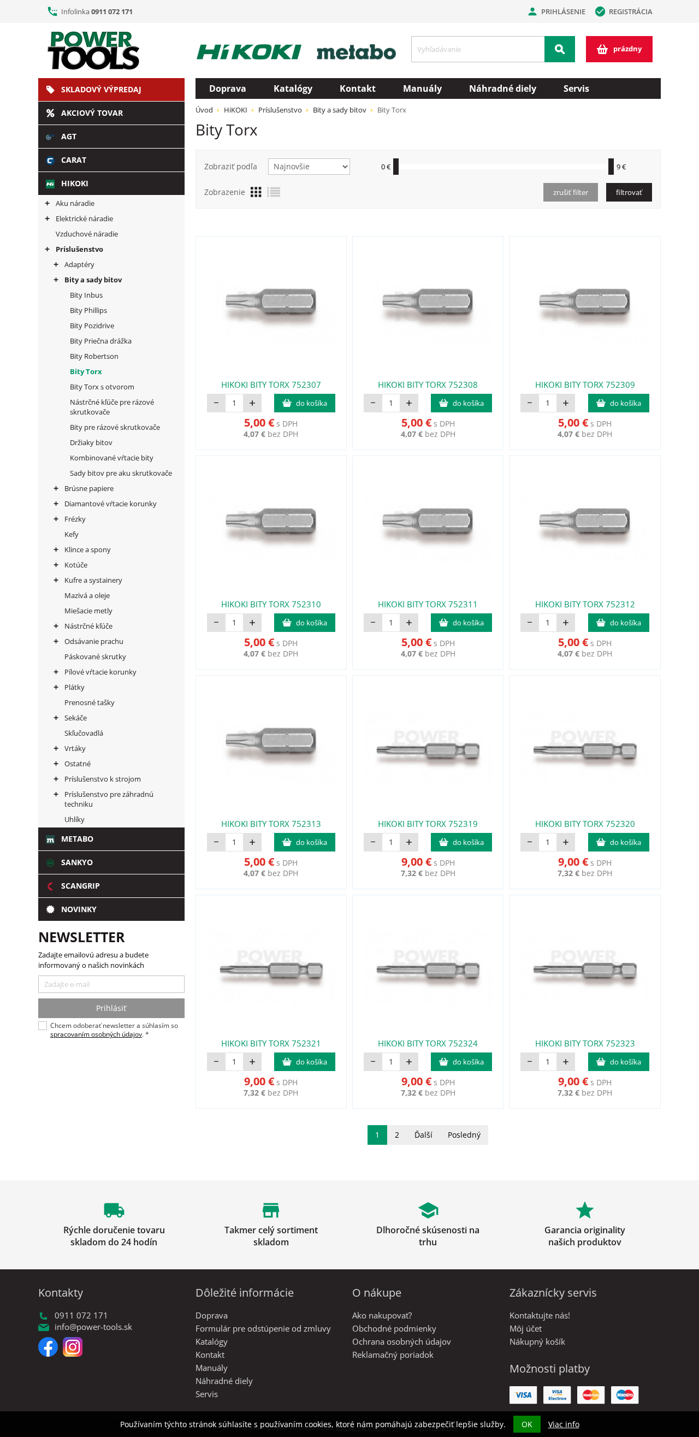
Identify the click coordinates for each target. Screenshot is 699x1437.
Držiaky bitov (91, 442)
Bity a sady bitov (93, 280)
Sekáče (75, 718)
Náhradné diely (502, 88)
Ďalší (423, 1135)
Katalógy (293, 88)
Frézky (75, 519)
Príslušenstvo (79, 249)
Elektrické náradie (84, 218)
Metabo (77, 838)
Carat (73, 160)
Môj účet (526, 1328)
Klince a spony (87, 549)
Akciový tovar (92, 113)
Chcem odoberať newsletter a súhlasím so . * (114, 1030)
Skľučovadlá (83, 733)
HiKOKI (74, 183)
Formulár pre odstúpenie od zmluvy (263, 1328)
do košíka (311, 403)
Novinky (79, 909)
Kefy (71, 534)
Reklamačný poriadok (393, 1354)
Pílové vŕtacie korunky (100, 672)
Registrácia (623, 11)
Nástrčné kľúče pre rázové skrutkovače (112, 407)
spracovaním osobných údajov (96, 1034)
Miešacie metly (88, 611)
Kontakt (358, 88)
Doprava (227, 88)
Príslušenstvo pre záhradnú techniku (108, 799)
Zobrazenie (224, 192)
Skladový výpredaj (101, 89)
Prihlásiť (111, 1008)
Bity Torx (86, 371)
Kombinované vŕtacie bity (111, 458)
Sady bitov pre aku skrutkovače (121, 473)
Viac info (563, 1424)
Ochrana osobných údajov (401, 1341)
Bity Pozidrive (92, 325)
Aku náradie (75, 203)
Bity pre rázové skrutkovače (115, 427)
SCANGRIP (80, 885)
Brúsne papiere (89, 488)
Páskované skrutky (95, 656)
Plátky (74, 687)
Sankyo (77, 862)
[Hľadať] (559, 49)
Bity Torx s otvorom (102, 387)
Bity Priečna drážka (101, 341)
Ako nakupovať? (382, 1315)
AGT (68, 136)
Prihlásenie (555, 11)
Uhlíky (74, 819)
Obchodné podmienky (394, 1328)
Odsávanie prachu (93, 641)
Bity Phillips (88, 310)
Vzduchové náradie (87, 234)
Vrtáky (75, 748)
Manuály (422, 88)
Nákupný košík (537, 1341)
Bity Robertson (94, 356)
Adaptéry (79, 264)
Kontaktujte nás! (540, 1315)
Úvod (204, 110)
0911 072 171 (112, 11)
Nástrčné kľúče (88, 626)
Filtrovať (629, 192)
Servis (576, 88)
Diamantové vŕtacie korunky (110, 503)
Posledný (464, 1135)
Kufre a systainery (93, 580)
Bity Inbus (86, 295)
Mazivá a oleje (87, 595)
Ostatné (77, 763)
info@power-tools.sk (93, 1326)
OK (527, 1424)
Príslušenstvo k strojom (102, 779)
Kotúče (75, 565)
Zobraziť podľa (230, 166)
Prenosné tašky (89, 702)
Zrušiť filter (570, 192)
